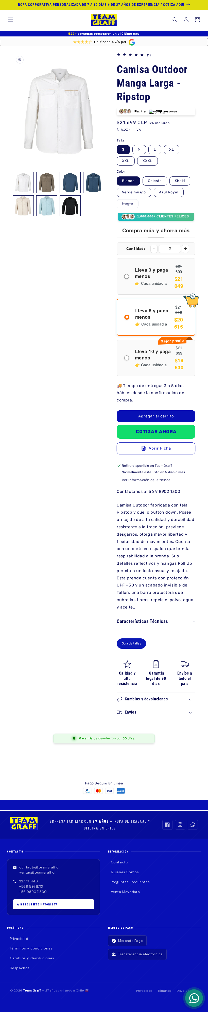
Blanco (128, 181)
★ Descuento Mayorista (37, 904)
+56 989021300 (33, 892)
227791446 (28, 881)
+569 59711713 (31, 886)
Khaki (180, 181)
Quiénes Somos (125, 872)
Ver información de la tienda (146, 480)
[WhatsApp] (193, 825)
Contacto (119, 862)
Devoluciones (187, 991)
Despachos (20, 968)
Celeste (155, 181)
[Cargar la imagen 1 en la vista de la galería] (23, 182)
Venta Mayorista (125, 892)
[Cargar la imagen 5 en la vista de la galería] (23, 205)
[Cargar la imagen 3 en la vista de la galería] (70, 182)
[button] (10, 19)
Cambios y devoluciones (32, 958)
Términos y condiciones (31, 948)
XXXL (147, 161)
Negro (130, 204)
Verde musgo (134, 192)
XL (171, 149)
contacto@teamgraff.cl (39, 867)
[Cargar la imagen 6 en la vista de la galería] (46, 205)
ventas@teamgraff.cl (37, 872)
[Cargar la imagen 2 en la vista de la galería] (46, 182)
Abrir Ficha (160, 448)
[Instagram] (180, 825)
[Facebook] (167, 825)
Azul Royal (168, 192)
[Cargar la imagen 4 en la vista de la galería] (93, 182)
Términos (165, 991)
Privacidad (19, 939)
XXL (125, 161)
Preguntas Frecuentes (130, 882)
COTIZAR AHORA (156, 431)
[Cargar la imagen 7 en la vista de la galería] (70, 205)
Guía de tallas (131, 643)
